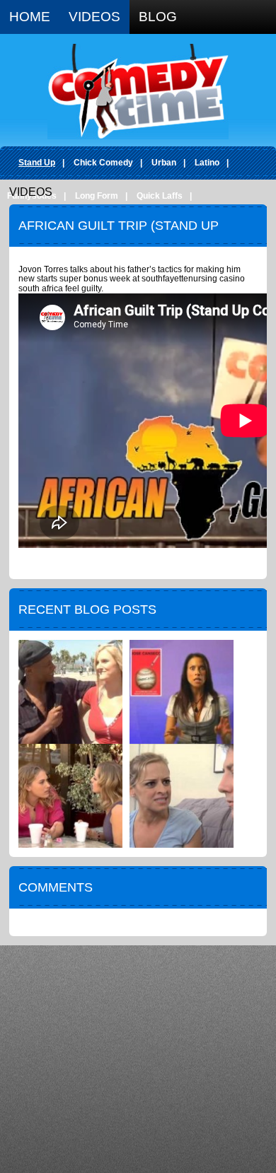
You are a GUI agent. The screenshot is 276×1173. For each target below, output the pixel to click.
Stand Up (36, 163)
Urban (163, 163)
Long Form (96, 196)
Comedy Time (138, 91)
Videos (94, 16)
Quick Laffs (160, 196)
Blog (158, 16)
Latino (207, 163)
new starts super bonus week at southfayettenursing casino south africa (131, 283)
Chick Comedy (103, 163)
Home (29, 16)
